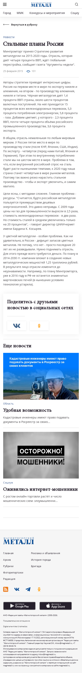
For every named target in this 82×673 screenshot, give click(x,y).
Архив (7, 559)
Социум (76, 13)
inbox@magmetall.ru (63, 643)
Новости (9, 37)
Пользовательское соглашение (16, 621)
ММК (20, 13)
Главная (8, 553)
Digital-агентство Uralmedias (15, 626)
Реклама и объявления (45, 553)
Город (7, 13)
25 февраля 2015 (13, 71)
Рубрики (8, 566)
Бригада (36, 566)
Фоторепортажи (13, 572)
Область (8, 403)
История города (41, 559)
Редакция (9, 579)
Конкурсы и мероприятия (47, 13)
